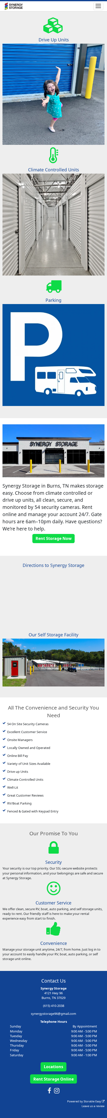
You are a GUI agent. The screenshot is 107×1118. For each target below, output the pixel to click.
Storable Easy (93, 1101)
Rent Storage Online (53, 1079)
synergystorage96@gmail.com (53, 1013)
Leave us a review (93, 1106)
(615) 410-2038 (53, 1005)
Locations (53, 1066)
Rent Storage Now (54, 538)
